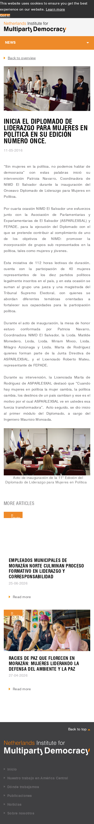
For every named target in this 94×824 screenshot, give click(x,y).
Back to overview (22, 58)
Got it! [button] (5, 15)
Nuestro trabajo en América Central (37, 778)
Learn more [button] (55, 9)
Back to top (78, 729)
